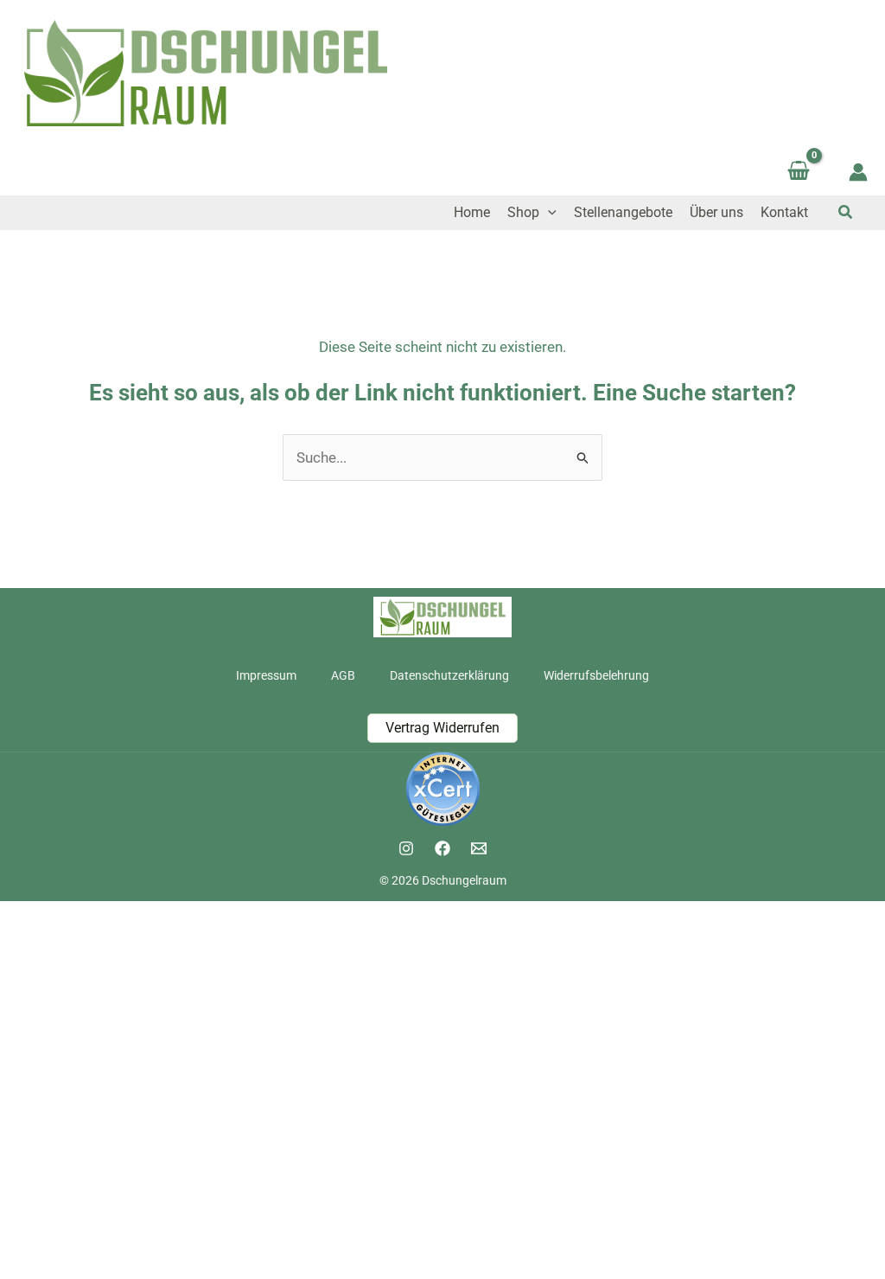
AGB (343, 675)
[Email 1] (479, 848)
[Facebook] (442, 848)
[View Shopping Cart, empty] (799, 172)
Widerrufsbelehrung (596, 675)
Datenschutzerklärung (449, 675)
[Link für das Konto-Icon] (858, 172)
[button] (548, 213)
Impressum (266, 675)
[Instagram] (406, 848)
